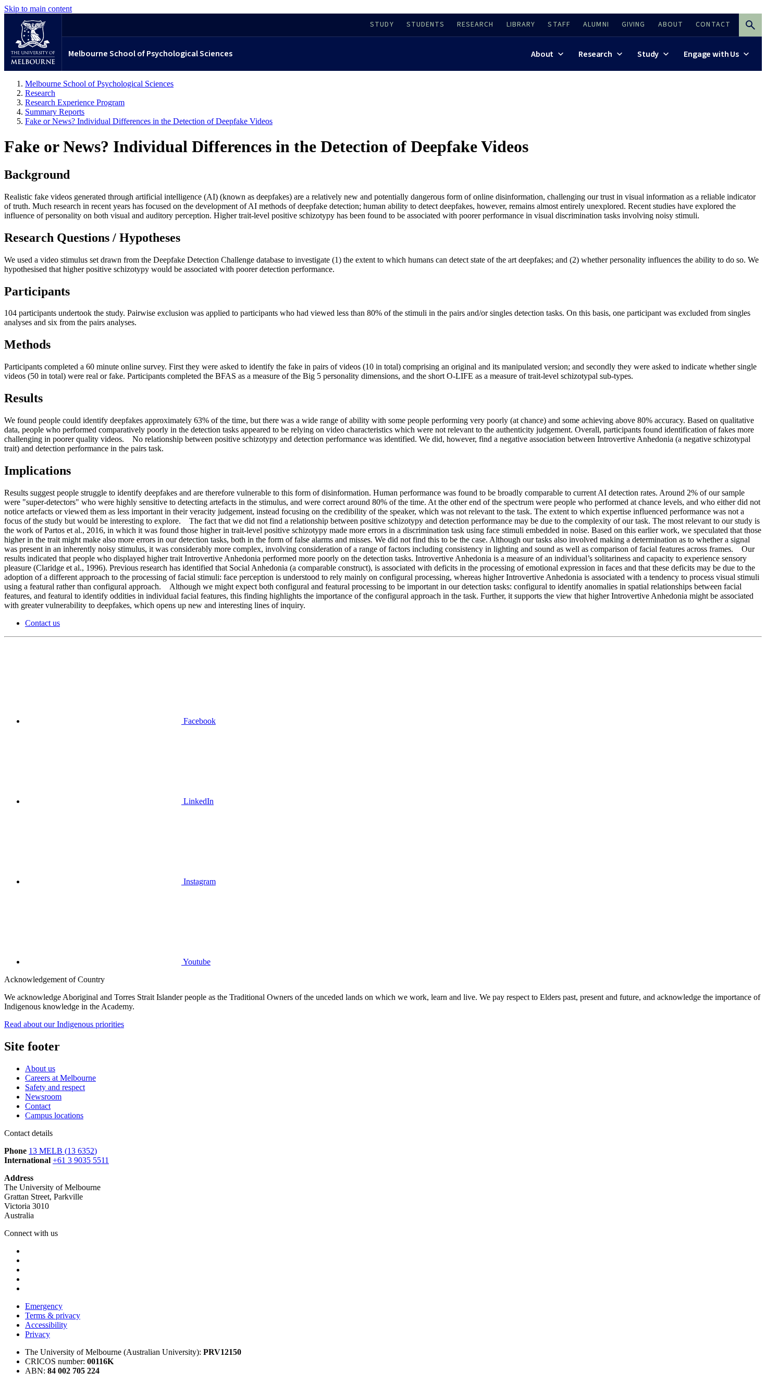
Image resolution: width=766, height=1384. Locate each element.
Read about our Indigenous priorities (64, 1024)
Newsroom (43, 1096)
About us (40, 1068)
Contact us (42, 623)
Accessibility (46, 1324)
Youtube (196, 961)
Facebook (198, 720)
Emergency (44, 1306)
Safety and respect (55, 1087)
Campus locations (54, 1115)
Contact (38, 1106)
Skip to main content (38, 8)
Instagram (198, 881)
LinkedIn (197, 801)
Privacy (37, 1334)
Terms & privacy (52, 1315)
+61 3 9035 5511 (81, 1160)
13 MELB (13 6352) (63, 1150)
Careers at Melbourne (60, 1077)
